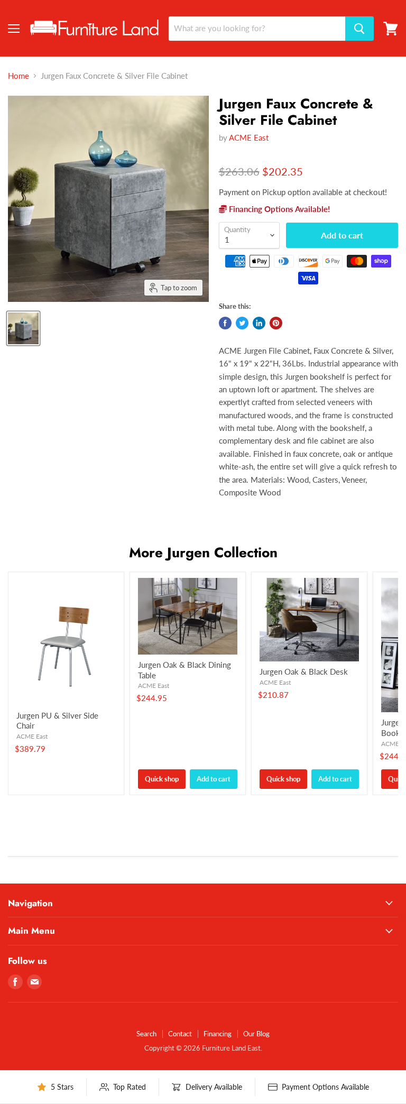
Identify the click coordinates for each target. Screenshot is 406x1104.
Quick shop (162, 779)
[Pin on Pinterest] (276, 323)
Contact (180, 1033)
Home (18, 75)
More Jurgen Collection (203, 552)
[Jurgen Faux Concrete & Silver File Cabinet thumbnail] (23, 328)
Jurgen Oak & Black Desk (304, 671)
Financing (218, 1033)
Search (146, 1033)
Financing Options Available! (278, 209)
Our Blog (256, 1033)
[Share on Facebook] (225, 323)
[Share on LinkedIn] (259, 323)
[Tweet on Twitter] (242, 323)
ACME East (249, 137)
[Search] (359, 28)
